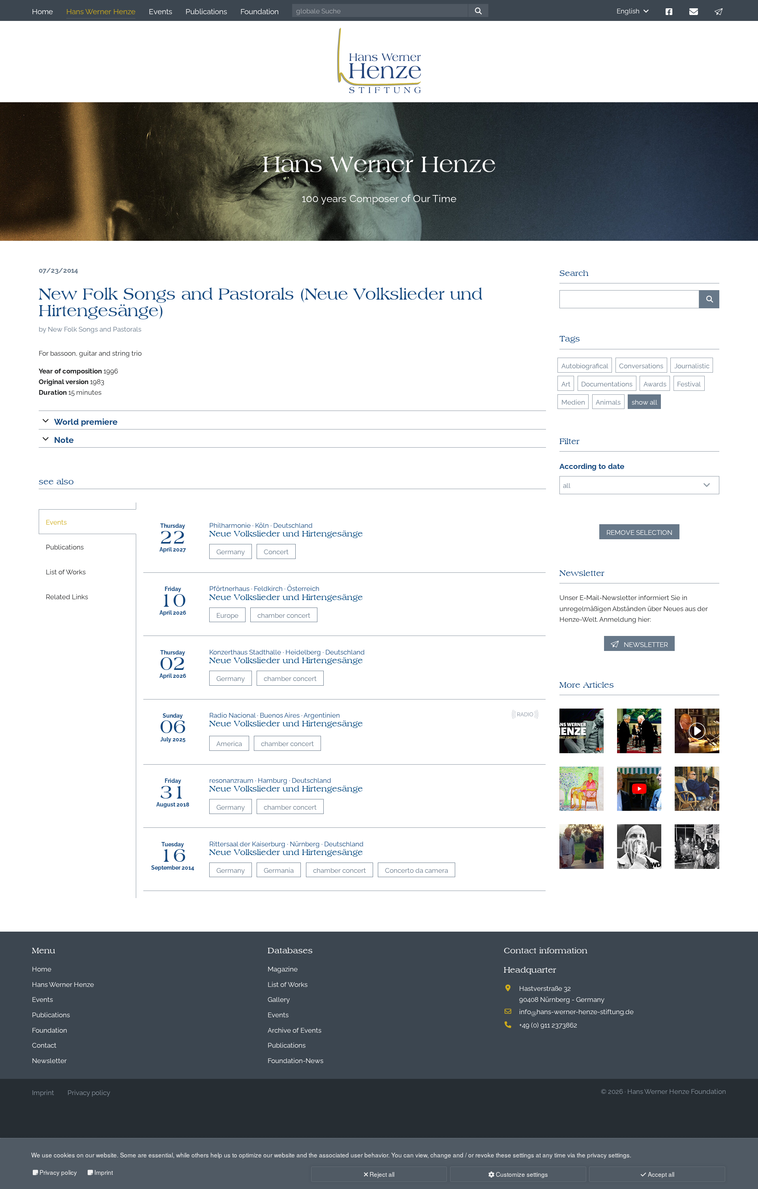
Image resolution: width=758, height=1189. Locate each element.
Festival (689, 383)
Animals (608, 401)
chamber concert (283, 614)
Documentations (606, 383)
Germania (279, 869)
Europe (227, 614)
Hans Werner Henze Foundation (676, 1090)
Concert (276, 551)
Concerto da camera (416, 869)
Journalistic (691, 365)
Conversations (641, 365)
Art (565, 383)
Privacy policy (58, 1172)
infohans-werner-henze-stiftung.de (576, 1011)
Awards (655, 383)
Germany (230, 551)
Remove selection (639, 531)
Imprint (103, 1172)
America (229, 743)
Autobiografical (584, 365)
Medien (573, 401)
